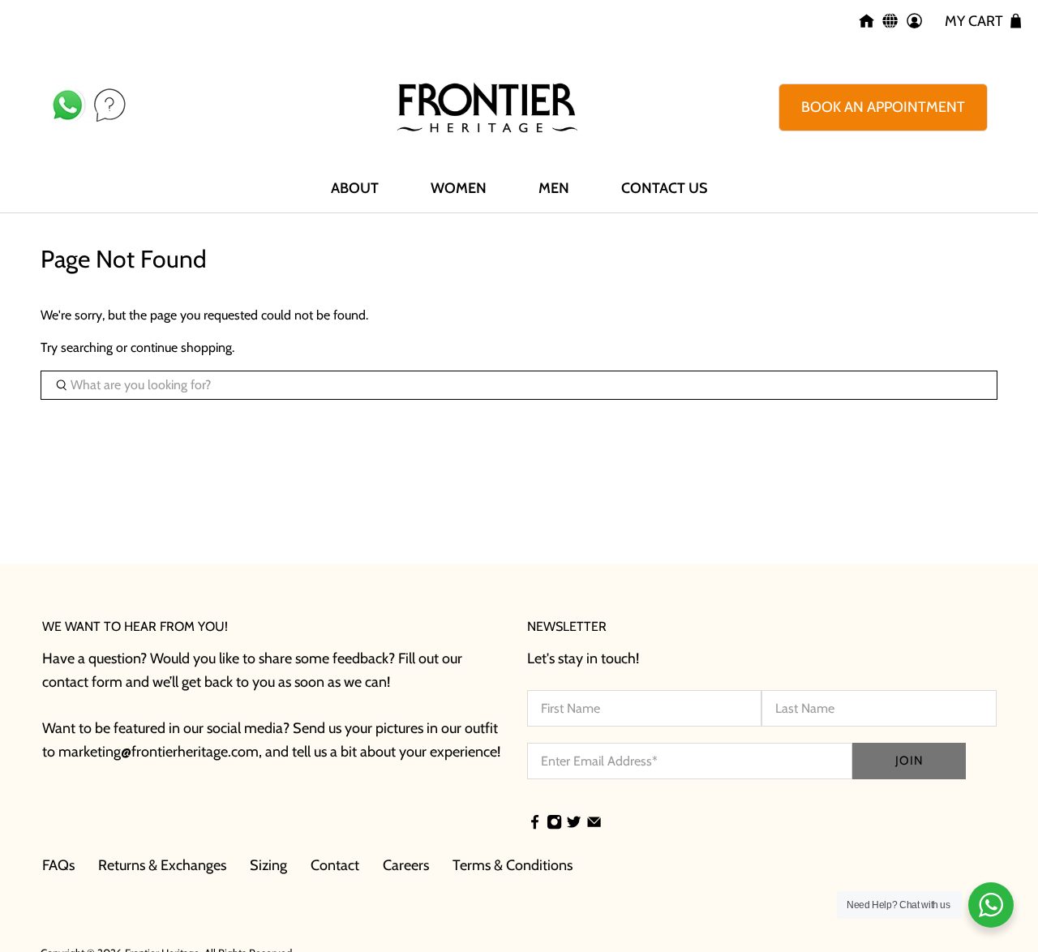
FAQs (58, 865)
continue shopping (181, 347)
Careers (406, 865)
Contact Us (664, 188)
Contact (335, 865)
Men (553, 188)
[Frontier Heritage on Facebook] (535, 824)
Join (909, 760)
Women (459, 188)
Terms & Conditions (513, 865)
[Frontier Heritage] (487, 107)
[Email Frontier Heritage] (594, 824)
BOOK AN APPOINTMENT (883, 107)
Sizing (268, 865)
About (355, 188)
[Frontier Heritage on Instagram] (554, 824)
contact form (82, 682)
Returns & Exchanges (162, 865)
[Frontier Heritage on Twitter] (573, 824)
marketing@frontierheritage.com (158, 752)
